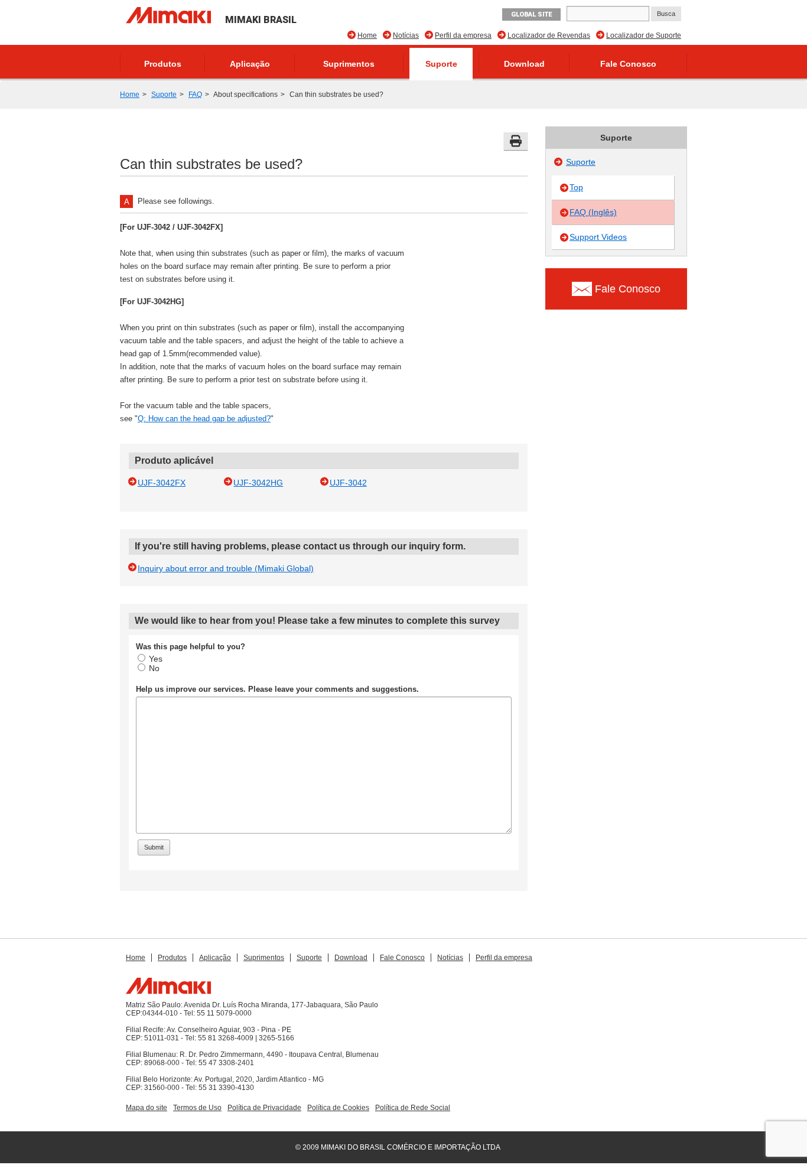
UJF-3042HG (258, 482)
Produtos (162, 64)
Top (576, 187)
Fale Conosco (628, 64)
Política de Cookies (338, 1108)
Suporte (441, 64)
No (154, 668)
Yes (155, 658)
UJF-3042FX (162, 482)
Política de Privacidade (264, 1108)
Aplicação (250, 64)
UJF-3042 (348, 482)
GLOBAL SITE (531, 14)
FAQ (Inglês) (593, 212)
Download (524, 64)
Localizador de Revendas (548, 35)
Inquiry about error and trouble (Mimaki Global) (226, 568)
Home (367, 35)
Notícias (406, 35)
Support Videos (598, 237)
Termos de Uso (197, 1108)
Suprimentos (349, 64)
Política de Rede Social (412, 1108)
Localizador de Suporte (643, 35)
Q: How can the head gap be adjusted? (204, 418)
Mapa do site (146, 1108)
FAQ (195, 94)
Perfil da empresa (463, 35)
